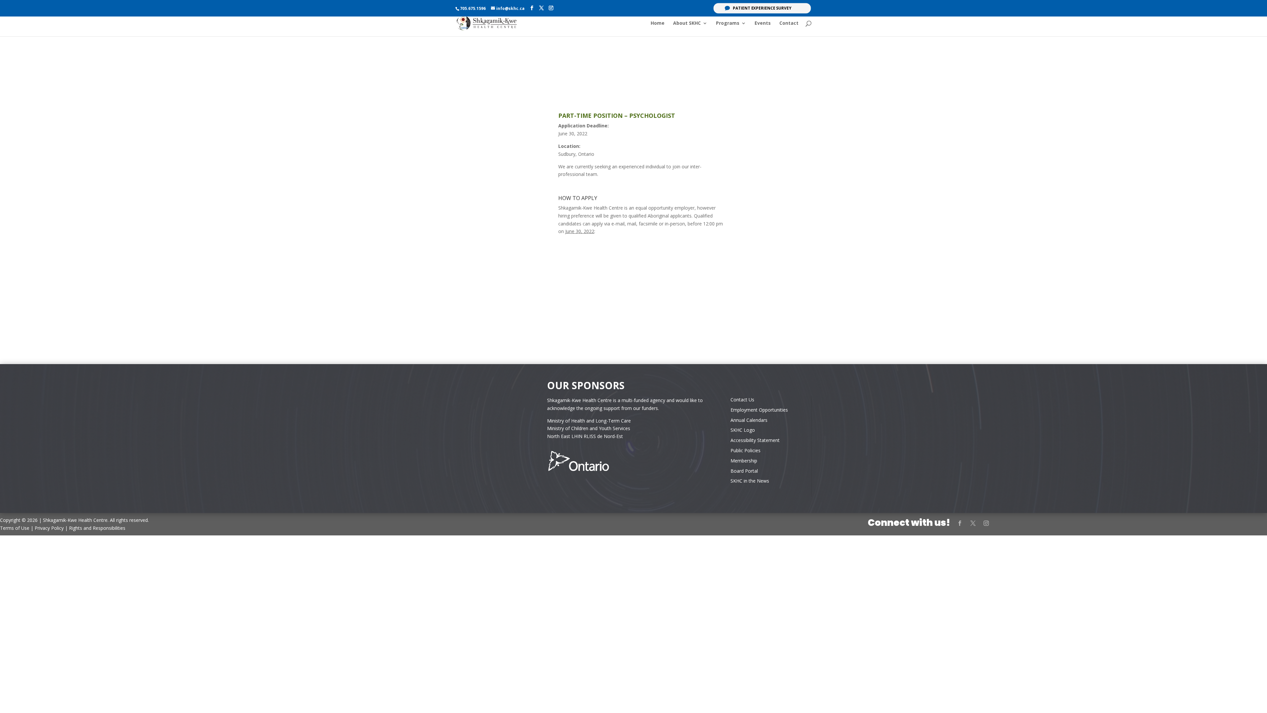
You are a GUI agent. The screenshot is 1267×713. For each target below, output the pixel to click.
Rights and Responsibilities (97, 528)
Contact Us (742, 399)
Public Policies (746, 450)
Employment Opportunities (759, 410)
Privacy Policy (49, 528)
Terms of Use (14, 528)
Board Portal (744, 471)
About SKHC (687, 23)
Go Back (633, 279)
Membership (744, 461)
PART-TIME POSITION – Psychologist (616, 115)
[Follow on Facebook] (960, 523)
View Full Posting (633, 253)
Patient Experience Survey (762, 8)
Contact (788, 23)
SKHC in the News (750, 481)
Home (658, 23)
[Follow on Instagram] (986, 523)
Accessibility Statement (755, 440)
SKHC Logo (743, 430)
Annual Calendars (749, 420)
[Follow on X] (973, 523)
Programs (727, 23)
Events (763, 23)
